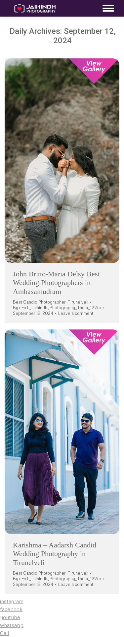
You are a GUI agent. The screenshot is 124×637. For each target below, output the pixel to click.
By (57, 307)
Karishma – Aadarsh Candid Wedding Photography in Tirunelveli (54, 554)
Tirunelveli (77, 302)
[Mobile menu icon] (106, 8)
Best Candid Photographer (39, 302)
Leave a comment (75, 313)
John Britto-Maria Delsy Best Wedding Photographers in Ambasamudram (56, 283)
